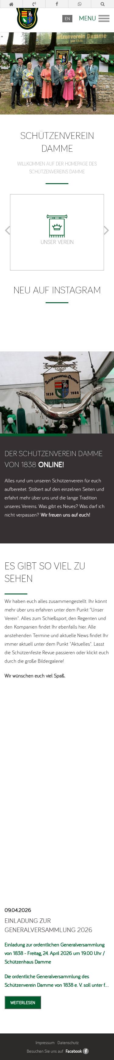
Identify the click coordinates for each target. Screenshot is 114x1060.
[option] (57, 232)
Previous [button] (8, 232)
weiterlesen (22, 1002)
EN (67, 18)
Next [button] (106, 232)
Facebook (74, 1051)
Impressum (45, 1042)
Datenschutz (68, 1042)
